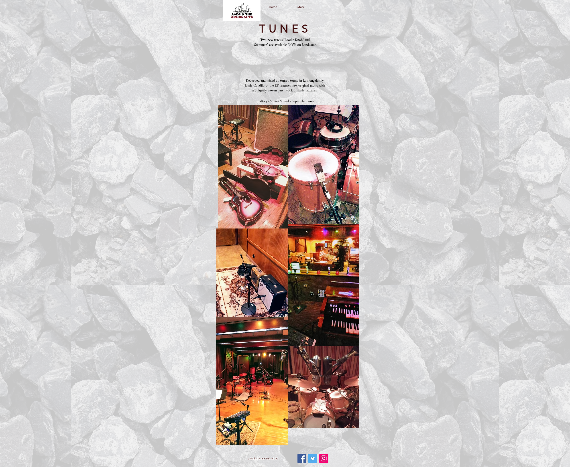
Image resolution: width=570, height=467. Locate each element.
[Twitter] (312, 458)
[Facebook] (301, 458)
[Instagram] (323, 458)
